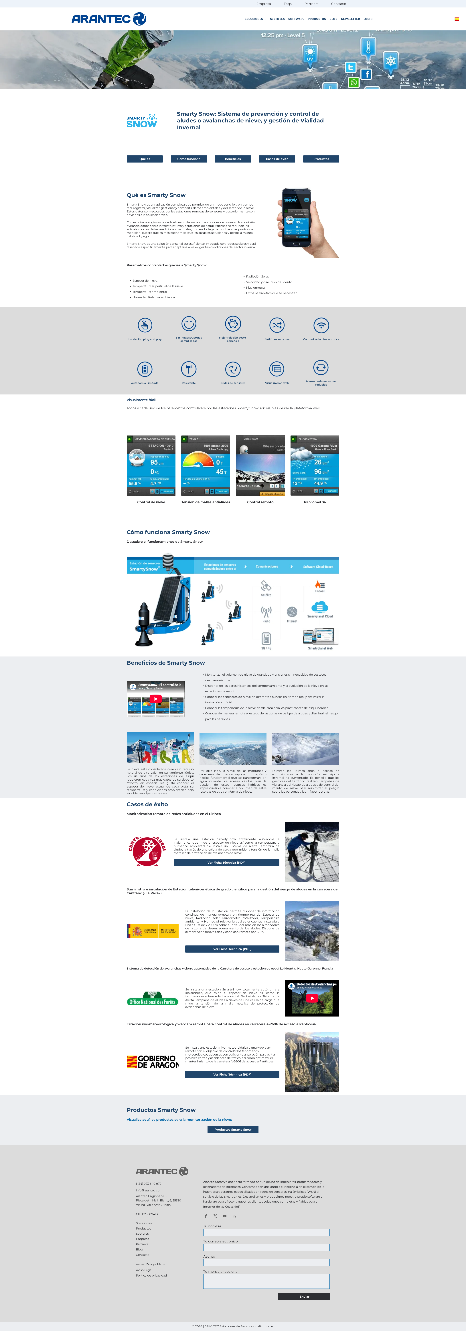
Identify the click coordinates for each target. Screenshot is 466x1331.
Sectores (142, 1233)
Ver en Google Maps (150, 1264)
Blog (139, 1249)
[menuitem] (255, 19)
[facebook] (205, 1216)
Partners (311, 4)
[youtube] (224, 1216)
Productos (143, 1228)
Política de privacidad (151, 1275)
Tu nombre (212, 1226)
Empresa (263, 4)
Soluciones (144, 1223)
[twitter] (215, 1216)
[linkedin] (234, 1216)
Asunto (209, 1256)
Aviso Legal (144, 1270)
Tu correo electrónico (220, 1241)
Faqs (288, 4)
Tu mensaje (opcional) (221, 1272)
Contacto (338, 4)
